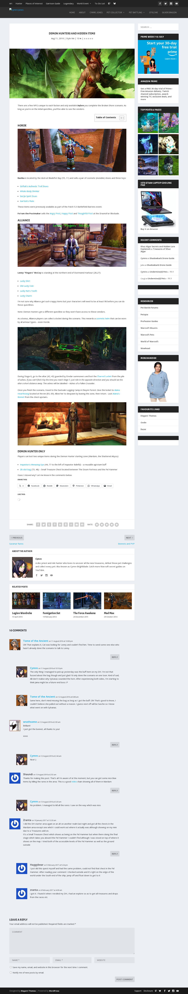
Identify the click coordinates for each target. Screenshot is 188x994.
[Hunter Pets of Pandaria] (169, 165)
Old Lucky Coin (27, 285)
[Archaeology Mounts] (148, 144)
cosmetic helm (103, 318)
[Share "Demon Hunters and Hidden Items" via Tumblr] (49, 524)
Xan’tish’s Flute (27, 201)
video (74, 781)
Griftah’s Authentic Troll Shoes (34, 186)
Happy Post (67, 213)
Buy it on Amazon (149, 229)
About (82, 12)
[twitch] (156, 990)
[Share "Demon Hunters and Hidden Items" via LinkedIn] (60, 524)
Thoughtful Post (85, 213)
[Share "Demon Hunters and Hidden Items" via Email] (76, 524)
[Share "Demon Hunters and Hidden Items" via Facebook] (38, 524)
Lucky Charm (26, 295)
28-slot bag (25, 469)
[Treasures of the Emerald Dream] (148, 123)
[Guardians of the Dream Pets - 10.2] (169, 123)
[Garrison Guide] (148, 165)
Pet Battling (135, 12)
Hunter (19, 3)
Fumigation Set (51, 613)
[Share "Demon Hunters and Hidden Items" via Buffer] (65, 524)
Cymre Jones (96, 12)
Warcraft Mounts (149, 328)
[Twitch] (109, 3)
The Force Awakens (84, 613)
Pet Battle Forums (149, 307)
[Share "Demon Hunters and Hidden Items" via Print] (82, 524)
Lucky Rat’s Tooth (28, 290)
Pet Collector (114, 12)
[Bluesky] (115, 3)
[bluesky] (160, 990)
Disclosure (148, 990)
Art (10, 3)
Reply (115, 657)
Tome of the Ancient (35, 640)
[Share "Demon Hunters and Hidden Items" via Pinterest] (54, 524)
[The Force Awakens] (87, 600)
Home (72, 12)
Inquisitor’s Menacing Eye (32, 464)
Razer (143, 429)
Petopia (144, 314)
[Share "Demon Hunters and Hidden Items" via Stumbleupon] (71, 524)
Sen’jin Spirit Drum (28, 196)
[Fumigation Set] (57, 600)
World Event (83, 3)
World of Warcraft (149, 341)
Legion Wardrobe (22, 613)
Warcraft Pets (147, 334)
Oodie (143, 422)
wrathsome (30, 721)
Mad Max (109, 613)
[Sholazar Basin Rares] (169, 144)
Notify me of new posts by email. (28, 972)
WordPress (54, 991)
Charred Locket (104, 376)
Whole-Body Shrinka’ (29, 191)
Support (137, 990)
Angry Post (55, 213)
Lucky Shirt (25, 281)
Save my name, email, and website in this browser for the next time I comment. (50, 967)
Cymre (39, 559)
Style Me (153, 12)
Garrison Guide (53, 3)
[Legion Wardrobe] (26, 600)
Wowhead (145, 348)
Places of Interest (34, 3)
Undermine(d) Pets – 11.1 (162, 271)
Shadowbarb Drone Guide (162, 258)
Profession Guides (149, 321)
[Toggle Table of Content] (120, 118)
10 (78, 38)
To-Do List (100, 3)
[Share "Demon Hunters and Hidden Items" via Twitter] (43, 524)
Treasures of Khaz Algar (156, 250)
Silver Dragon (169, 12)
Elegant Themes (148, 415)
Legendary (68, 3)
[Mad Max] (118, 600)
